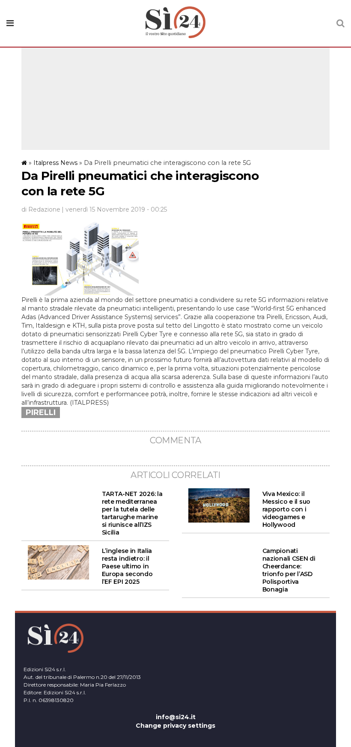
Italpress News (55, 163)
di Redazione (40, 209)
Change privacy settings (175, 725)
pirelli (41, 412)
